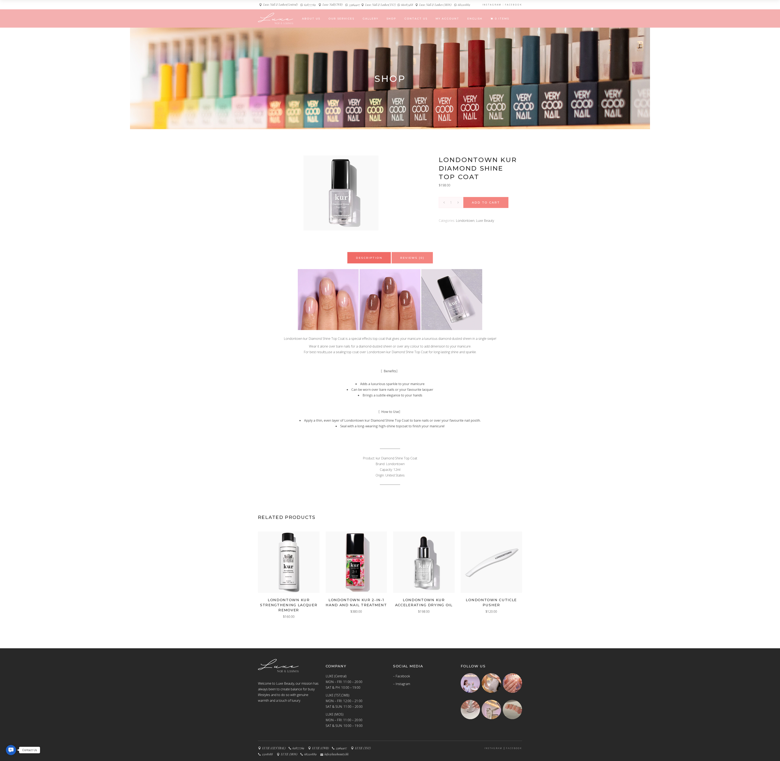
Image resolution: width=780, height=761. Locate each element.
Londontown (465, 220)
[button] (11, 750)
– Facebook (401, 676)
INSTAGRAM (492, 4)
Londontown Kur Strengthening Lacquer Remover (288, 605)
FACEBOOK (513, 4)
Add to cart (486, 202)
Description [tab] (369, 257)
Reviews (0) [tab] (412, 257)
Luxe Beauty (485, 220)
